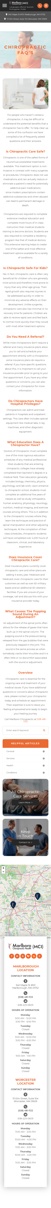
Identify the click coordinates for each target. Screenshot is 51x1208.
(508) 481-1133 (25, 997)
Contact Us (24, 842)
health (9, 765)
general (10, 751)
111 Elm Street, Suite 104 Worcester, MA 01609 (27, 19)
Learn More (24, 802)
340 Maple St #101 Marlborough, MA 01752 (26, 14)
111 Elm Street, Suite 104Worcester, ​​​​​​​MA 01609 (25, 1100)
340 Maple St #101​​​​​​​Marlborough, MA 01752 (25, 986)
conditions (11, 772)
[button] (37, 896)
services (10, 758)
